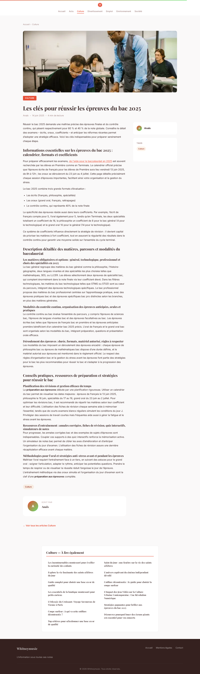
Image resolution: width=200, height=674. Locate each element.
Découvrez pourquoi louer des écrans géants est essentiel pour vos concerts (126, 616)
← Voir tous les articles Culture (39, 525)
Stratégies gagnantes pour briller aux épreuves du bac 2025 (123, 606)
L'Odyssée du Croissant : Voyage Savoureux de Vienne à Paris (71, 603)
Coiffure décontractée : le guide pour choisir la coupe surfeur (128, 584)
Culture (80, 11)
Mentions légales (164, 647)
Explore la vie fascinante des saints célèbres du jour (70, 574)
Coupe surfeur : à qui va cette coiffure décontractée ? (67, 613)
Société (138, 11)
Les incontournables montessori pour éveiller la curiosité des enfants (71, 564)
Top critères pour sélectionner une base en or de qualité (71, 623)
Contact (179, 647)
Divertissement (95, 11)
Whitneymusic (27, 648)
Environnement (123, 11)
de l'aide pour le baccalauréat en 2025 (90, 161)
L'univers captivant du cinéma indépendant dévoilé (126, 574)
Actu (71, 11)
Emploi (109, 11)
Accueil (61, 11)
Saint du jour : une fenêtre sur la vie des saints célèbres (128, 564)
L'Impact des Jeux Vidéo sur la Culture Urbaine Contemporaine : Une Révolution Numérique (125, 595)
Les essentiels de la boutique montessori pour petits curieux (71, 593)
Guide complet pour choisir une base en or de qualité (71, 584)
